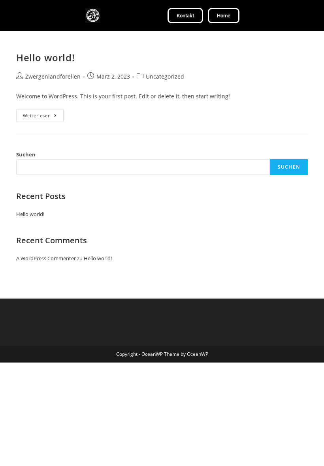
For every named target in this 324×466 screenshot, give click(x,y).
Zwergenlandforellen (53, 76)
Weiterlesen (43, 113)
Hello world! (45, 57)
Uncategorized (165, 76)
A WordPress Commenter (46, 258)
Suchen (26, 154)
